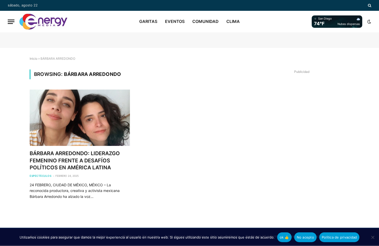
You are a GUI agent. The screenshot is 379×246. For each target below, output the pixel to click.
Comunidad (205, 21)
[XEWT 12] (43, 21)
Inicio (33, 58)
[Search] (369, 5)
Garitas (148, 21)
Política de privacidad (339, 237)
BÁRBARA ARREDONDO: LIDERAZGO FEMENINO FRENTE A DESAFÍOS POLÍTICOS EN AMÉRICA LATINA (75, 160)
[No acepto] (372, 237)
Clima (233, 21)
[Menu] (11, 22)
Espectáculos (40, 175)
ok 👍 (284, 237)
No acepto (305, 237)
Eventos (175, 21)
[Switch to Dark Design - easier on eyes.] (368, 22)
